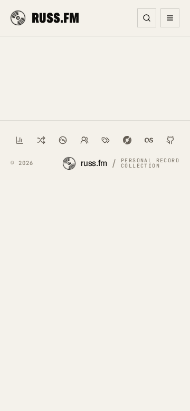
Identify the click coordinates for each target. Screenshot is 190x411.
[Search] (146, 17)
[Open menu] (169, 17)
